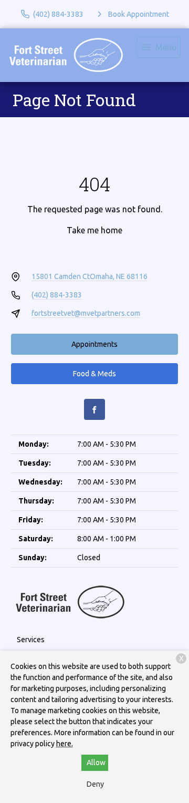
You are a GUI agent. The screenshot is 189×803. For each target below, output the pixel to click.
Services (31, 639)
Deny (95, 784)
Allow (96, 762)
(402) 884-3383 (57, 295)
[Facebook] (94, 409)
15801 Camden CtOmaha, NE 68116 (90, 276)
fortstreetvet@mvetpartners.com (86, 313)
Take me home (94, 230)
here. (64, 743)
